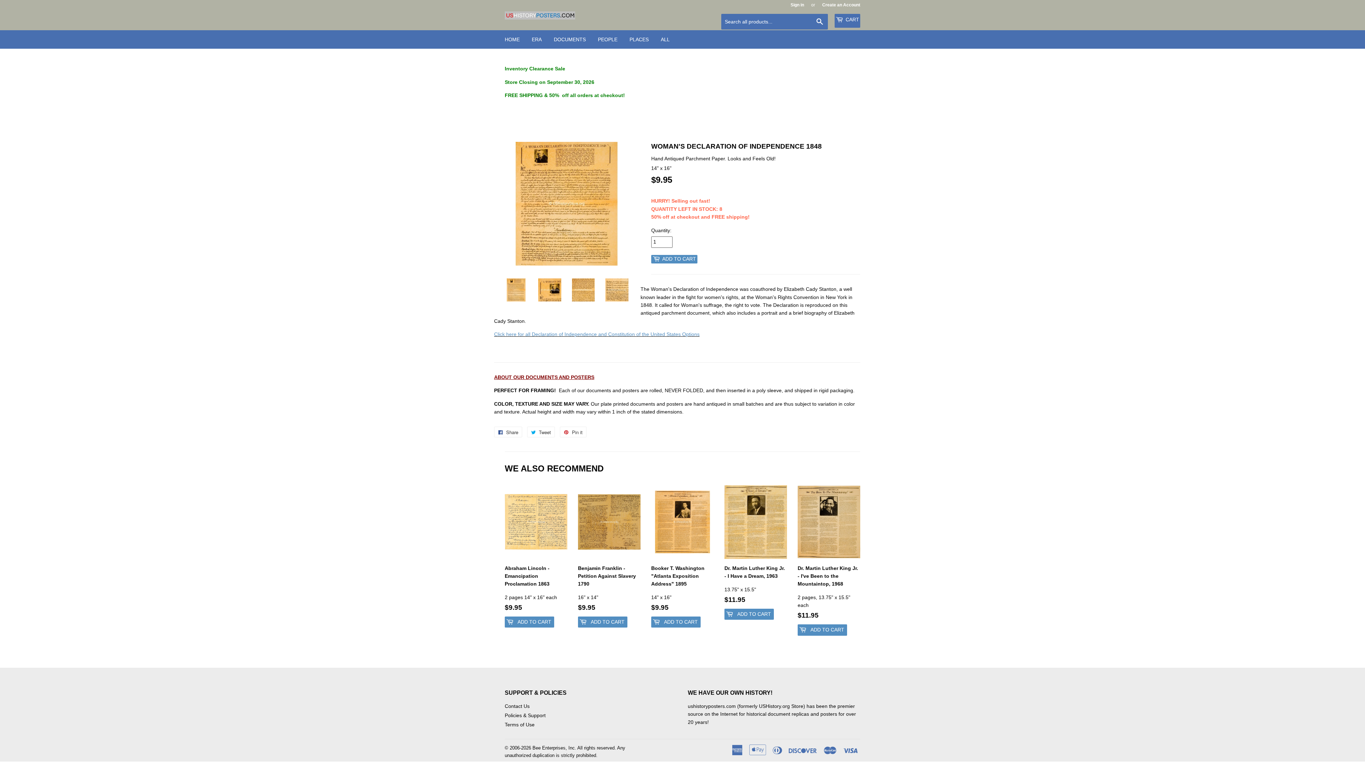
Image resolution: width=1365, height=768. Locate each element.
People (607, 39)
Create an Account (841, 4)
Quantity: (661, 230)
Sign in (797, 4)
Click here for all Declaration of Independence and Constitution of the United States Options (597, 334)
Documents (570, 39)
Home (512, 39)
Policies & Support (525, 715)
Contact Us (517, 706)
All (665, 39)
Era (537, 39)
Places (639, 39)
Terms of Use (520, 724)
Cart (851, 19)
